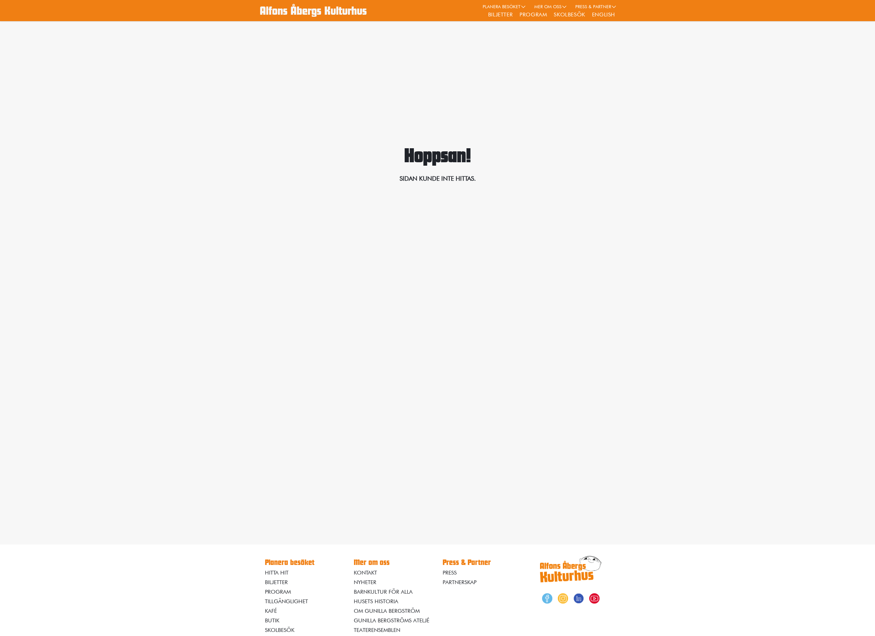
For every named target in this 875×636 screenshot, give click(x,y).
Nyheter (365, 582)
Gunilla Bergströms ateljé (391, 620)
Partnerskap (459, 582)
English (603, 14)
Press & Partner (593, 6)
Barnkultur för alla (383, 592)
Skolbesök (569, 14)
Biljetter (500, 14)
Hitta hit (276, 572)
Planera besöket (502, 6)
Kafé (271, 611)
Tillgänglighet (286, 601)
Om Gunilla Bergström (387, 611)
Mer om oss (548, 6)
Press (450, 572)
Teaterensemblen (377, 630)
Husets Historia (376, 601)
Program (533, 14)
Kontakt (365, 572)
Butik (272, 620)
